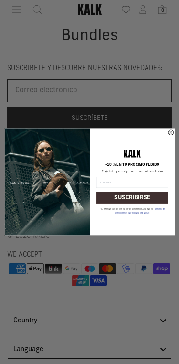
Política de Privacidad (139, 213)
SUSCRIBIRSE (132, 198)
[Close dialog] (171, 132)
